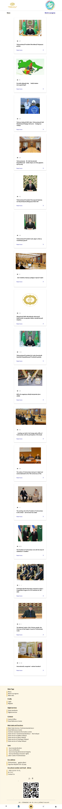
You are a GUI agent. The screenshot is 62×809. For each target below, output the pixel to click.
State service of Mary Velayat (17, 737)
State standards (13, 710)
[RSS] (29, 778)
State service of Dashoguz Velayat (18, 739)
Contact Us (11, 774)
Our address (11, 760)
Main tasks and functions (15, 725)
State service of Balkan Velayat (17, 735)
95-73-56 (10, 772)
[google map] (33, 778)
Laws (9, 745)
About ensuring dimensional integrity (19, 752)
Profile (10, 699)
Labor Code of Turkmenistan (16, 755)
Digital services (12, 708)
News (9, 692)
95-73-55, (17, 770)
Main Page (11, 689)
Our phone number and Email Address (19, 768)
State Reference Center (15, 721)
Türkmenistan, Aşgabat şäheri (17, 762)
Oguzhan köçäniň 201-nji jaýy (17, 764)
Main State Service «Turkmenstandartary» (21, 728)
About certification (14, 750)
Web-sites (11, 695)
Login (9, 702)
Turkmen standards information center (20, 732)
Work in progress (13, 693)
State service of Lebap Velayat (17, 741)
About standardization (15, 748)
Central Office (12, 719)
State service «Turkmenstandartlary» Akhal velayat (23, 734)
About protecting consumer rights (18, 754)
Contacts (10, 716)
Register (10, 703)
